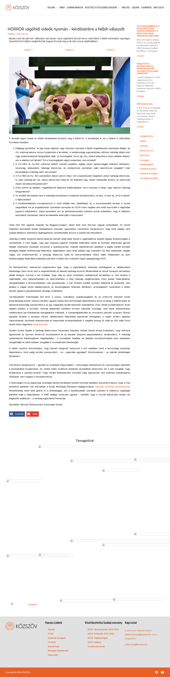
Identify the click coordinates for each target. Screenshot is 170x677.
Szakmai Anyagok (149, 173)
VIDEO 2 (69, 50)
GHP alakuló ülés (145, 104)
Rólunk (51, 629)
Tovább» (140, 56)
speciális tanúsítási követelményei (112, 386)
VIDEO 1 (28, 50)
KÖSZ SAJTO (147, 150)
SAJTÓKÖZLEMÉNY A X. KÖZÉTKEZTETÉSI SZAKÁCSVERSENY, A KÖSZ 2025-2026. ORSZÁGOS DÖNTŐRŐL (148, 31)
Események (53, 646)
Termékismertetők (149, 178)
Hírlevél (144, 146)
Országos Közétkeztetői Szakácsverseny (148, 164)
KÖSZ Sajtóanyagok (98, 638)
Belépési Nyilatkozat (58, 650)
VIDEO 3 (111, 50)
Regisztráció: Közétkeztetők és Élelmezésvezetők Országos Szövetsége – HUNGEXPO (148, 68)
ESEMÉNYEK (146, 136)
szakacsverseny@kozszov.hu (138, 634)
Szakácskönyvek (96, 646)
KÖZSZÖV (145, 155)
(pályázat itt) (40, 324)
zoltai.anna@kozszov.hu (136, 644)
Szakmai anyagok (57, 638)
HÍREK (11, 34)
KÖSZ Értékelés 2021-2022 (101, 633)
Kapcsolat (53, 655)
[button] (17, 414)
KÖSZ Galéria (94, 642)
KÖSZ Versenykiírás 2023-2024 (103, 629)
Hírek (50, 633)
